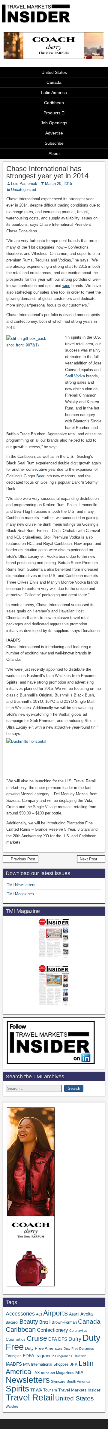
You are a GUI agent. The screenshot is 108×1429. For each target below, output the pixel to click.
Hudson (80, 1356)
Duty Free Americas (43, 1348)
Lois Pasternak (24, 183)
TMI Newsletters (21, 885)
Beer (40, 476)
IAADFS (14, 1364)
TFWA (36, 1390)
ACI (39, 1314)
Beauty (29, 1321)
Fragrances (63, 1356)
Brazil (44, 1322)
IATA (26, 1364)
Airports (55, 1313)
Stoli (69, 376)
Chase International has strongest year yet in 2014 (47, 172)
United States (54, 72)
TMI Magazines (20, 894)
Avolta (86, 1314)
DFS (62, 1339)
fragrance (44, 1355)
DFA (52, 1339)
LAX (36, 1373)
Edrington (14, 1356)
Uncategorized (23, 189)
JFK (73, 1364)
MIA (79, 1372)
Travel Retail (30, 1397)
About (54, 153)
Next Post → (91, 859)
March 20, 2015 (58, 183)
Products (52, 112)
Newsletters (28, 1380)
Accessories (20, 1314)
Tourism (50, 1390)
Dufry (74, 1339)
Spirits (17, 1388)
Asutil (74, 1314)
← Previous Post (20, 859)
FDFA (28, 1355)
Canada (54, 82)
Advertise (54, 133)
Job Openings (54, 122)
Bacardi (12, 1322)
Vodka (79, 376)
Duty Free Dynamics (79, 1348)
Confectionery (52, 1330)
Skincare (58, 1381)
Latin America (54, 92)
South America (78, 1381)
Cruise (37, 1338)
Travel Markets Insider (79, 1390)
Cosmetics (16, 1339)
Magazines (65, 1373)
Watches (12, 1406)
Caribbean (54, 102)
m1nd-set (48, 1373)
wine (66, 285)
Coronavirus (78, 1330)
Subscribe (54, 143)
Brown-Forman (64, 1322)
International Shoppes (50, 1364)
